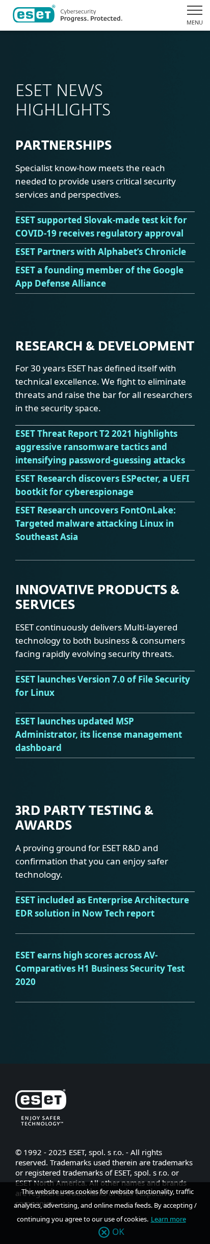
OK (118, 1232)
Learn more (168, 1219)
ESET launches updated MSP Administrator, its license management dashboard (98, 734)
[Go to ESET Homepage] (67, 15)
